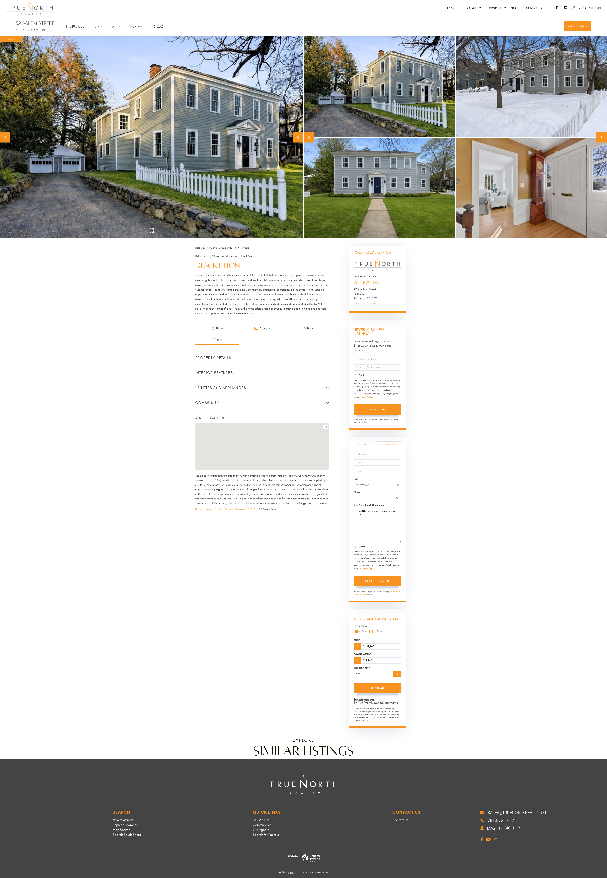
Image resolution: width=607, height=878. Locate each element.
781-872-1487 (368, 282)
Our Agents (371, 304)
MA (219, 509)
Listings (209, 509)
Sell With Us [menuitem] (261, 820)
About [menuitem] (515, 8)
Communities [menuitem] (494, 8)
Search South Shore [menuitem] (127, 835)
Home (198, 509)
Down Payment (362, 654)
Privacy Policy (366, 397)
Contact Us (359, 304)
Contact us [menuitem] (400, 820)
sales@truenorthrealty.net (516, 812)
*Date (357, 478)
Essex (228, 509)
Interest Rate (362, 668)
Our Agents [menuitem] (261, 830)
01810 (251, 509)
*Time (357, 491)
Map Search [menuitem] (121, 830)
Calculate (377, 688)
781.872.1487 (500, 820)
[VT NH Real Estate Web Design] (311, 858)
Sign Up (583, 7)
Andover (239, 509)
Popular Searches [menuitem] (125, 825)
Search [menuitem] (450, 8)
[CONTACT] (577, 26)
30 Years (362, 631)
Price (357, 640)
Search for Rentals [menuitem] (266, 835)
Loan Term (360, 626)
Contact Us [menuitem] (534, 8)
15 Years (377, 631)
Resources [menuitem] (470, 8)
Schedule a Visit (389, 444)
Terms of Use (322, 873)
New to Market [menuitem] (123, 820)
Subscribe (377, 409)
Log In (596, 7)
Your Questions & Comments (369, 505)
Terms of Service (362, 594)
